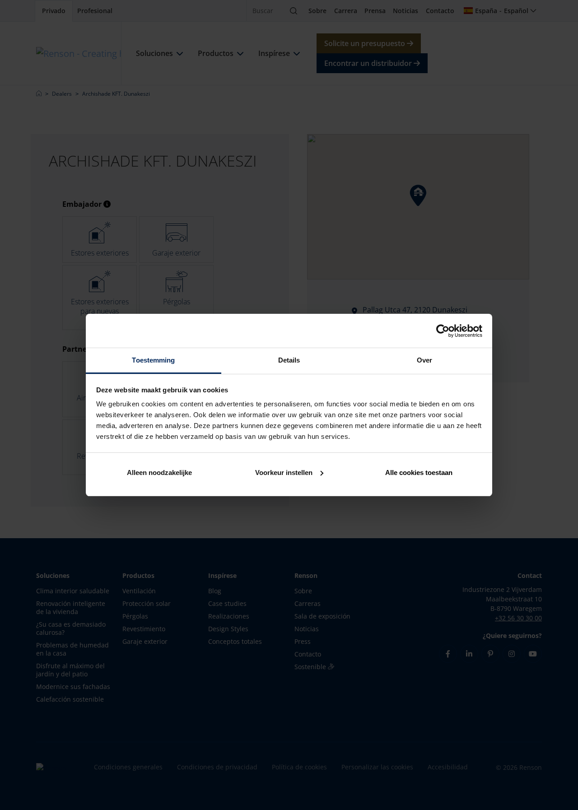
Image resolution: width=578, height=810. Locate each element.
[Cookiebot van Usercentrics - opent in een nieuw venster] (442, 331)
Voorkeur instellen (283, 472)
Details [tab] (289, 360)
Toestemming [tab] (153, 360)
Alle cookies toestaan (418, 472)
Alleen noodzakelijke (159, 472)
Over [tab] (424, 360)
